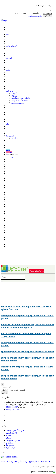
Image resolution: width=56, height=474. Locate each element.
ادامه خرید (47, 16)
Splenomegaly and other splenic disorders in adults (27, 351)
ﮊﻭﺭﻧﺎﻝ (8, 70)
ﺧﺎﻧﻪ (8, 34)
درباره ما (14, 138)
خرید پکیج (10, 91)
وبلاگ (8, 124)
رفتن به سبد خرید (35, 16)
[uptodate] (14, 271)
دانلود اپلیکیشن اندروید (15, 430)
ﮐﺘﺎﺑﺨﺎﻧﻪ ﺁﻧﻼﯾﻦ (11, 46)
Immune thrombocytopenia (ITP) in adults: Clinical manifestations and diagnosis (27, 326)
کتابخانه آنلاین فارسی (19, 100)
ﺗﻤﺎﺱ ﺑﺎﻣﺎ (10, 136)
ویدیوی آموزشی (17, 103)
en (12, 157)
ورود (8, 150)
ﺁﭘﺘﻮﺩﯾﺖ (9, 58)
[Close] (50, 10)
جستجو (4, 393)
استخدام (9, 443)
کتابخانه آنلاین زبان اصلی (20, 98)
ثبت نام (9, 152)
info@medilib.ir (12, 409)
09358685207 (12, 407)
